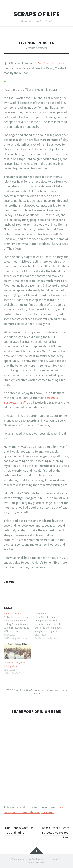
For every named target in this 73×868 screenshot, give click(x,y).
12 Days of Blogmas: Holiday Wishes (14, 664)
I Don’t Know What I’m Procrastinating (19, 830)
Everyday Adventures (36, 47)
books (30, 690)
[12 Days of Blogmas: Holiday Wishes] (17, 651)
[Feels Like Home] (19, 626)
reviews (54, 690)
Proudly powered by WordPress (26, 859)
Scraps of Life (36, 14)
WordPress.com (36, 862)
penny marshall (41, 690)
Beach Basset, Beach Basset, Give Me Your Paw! (55, 832)
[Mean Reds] (50, 626)
